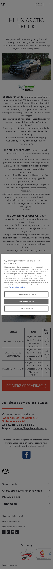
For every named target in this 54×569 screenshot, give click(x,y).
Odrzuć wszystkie (26, 308)
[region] (26, 284)
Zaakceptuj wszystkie (26, 301)
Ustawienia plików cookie (26, 294)
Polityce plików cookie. (17, 287)
